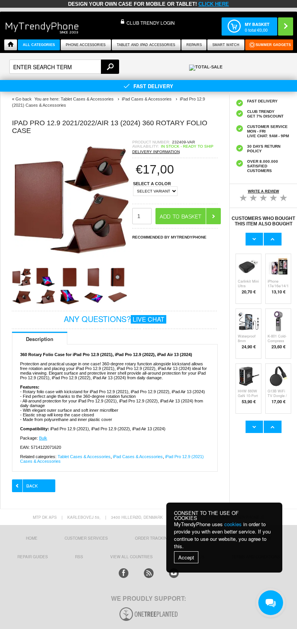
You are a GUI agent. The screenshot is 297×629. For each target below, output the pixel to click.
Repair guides (32, 556)
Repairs (194, 45)
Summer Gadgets (273, 45)
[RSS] (149, 573)
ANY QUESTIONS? (114, 318)
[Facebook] (123, 573)
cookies (233, 524)
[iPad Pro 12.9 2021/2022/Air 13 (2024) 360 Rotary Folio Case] (72, 257)
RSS (79, 556)
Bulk (43, 438)
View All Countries (131, 556)
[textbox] (64, 67)
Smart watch (225, 45)
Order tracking (152, 538)
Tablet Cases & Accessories (84, 456)
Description (39, 339)
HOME (32, 538)
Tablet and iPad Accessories (146, 45)
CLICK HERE (213, 4)
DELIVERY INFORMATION (156, 152)
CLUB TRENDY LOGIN (150, 22)
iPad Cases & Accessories (138, 456)
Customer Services (86, 538)
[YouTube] (174, 573)
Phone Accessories (86, 45)
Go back (23, 99)
